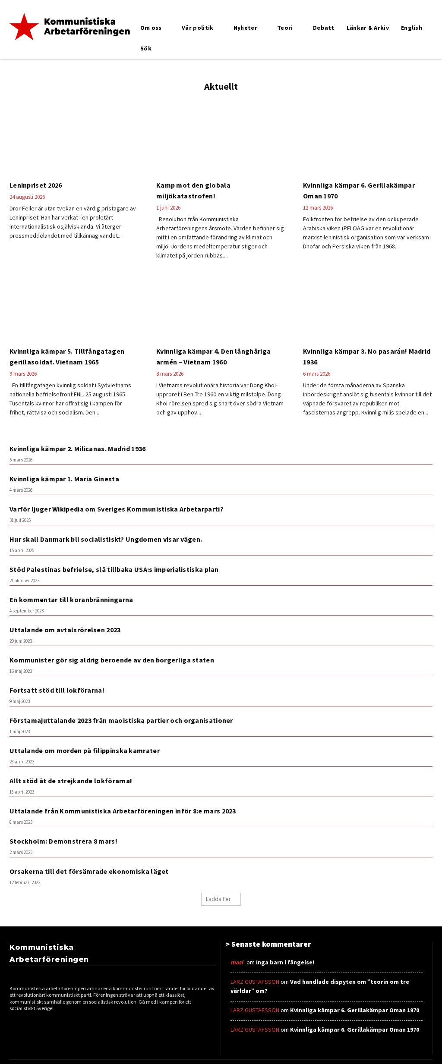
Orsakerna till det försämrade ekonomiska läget (89, 871)
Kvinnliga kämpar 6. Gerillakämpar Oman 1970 (354, 1010)
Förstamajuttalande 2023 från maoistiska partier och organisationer (121, 720)
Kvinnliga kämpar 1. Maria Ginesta (64, 478)
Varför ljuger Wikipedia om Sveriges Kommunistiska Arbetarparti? (116, 509)
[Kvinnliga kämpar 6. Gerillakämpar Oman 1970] (368, 142)
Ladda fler (218, 899)
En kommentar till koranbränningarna (71, 599)
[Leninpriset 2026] (74, 142)
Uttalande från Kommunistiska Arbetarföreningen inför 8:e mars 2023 (122, 811)
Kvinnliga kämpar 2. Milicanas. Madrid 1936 (77, 448)
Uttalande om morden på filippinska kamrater (84, 750)
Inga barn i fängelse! (285, 962)
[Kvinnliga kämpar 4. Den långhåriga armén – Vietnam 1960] (221, 308)
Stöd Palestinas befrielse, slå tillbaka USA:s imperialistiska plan (114, 569)
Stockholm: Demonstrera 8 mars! (63, 841)
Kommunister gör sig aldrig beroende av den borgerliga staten (111, 660)
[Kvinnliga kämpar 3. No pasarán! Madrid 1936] (368, 308)
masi (236, 962)
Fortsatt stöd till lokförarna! (56, 690)
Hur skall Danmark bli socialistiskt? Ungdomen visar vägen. (105, 539)
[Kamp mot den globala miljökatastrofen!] (221, 142)
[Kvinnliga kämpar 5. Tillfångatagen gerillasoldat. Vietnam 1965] (74, 308)
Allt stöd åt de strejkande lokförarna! (70, 780)
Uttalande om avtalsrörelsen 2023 (65, 629)
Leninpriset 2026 (35, 185)
